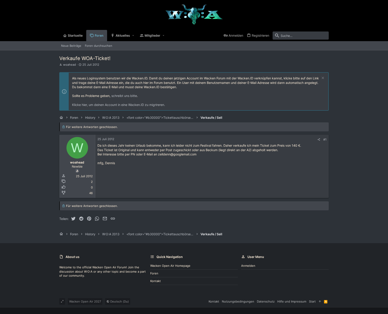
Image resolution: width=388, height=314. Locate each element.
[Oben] (320, 301)
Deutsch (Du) (119, 301)
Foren (154, 273)
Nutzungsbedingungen (238, 301)
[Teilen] (319, 139)
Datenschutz (266, 301)
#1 (324, 139)
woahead (69, 64)
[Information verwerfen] (322, 78)
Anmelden (248, 265)
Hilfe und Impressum (291, 301)
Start (312, 301)
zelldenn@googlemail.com (177, 154)
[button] (133, 35)
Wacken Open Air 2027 (85, 301)
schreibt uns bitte (124, 96)
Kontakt (155, 281)
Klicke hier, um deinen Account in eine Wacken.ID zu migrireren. (118, 105)
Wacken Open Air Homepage (170, 265)
